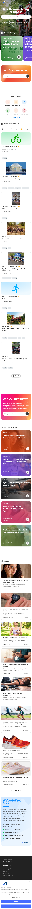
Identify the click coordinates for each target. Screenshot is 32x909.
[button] (12, 48)
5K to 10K (5, 872)
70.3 (24, 111)
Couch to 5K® (6, 870)
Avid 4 (27, 22)
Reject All (16, 901)
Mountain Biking (18, 26)
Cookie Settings (16, 897)
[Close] (30, 882)
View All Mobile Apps (8, 875)
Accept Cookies (16, 906)
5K (7, 111)
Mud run (21, 22)
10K (10, 26)
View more (15, 117)
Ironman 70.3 (13, 22)
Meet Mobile (6, 874)
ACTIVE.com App (7, 868)
